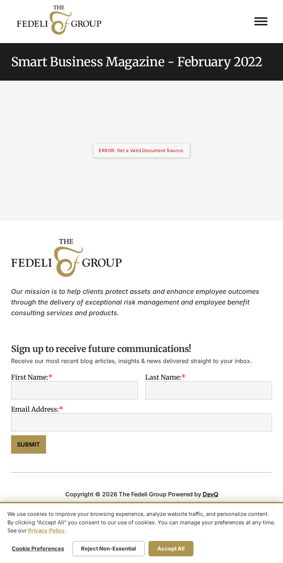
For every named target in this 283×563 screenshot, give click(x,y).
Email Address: (35, 409)
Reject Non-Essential (108, 548)
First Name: (29, 377)
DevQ (210, 494)
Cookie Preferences (38, 548)
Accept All (171, 548)
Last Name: (163, 377)
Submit (28, 444)
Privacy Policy (46, 530)
